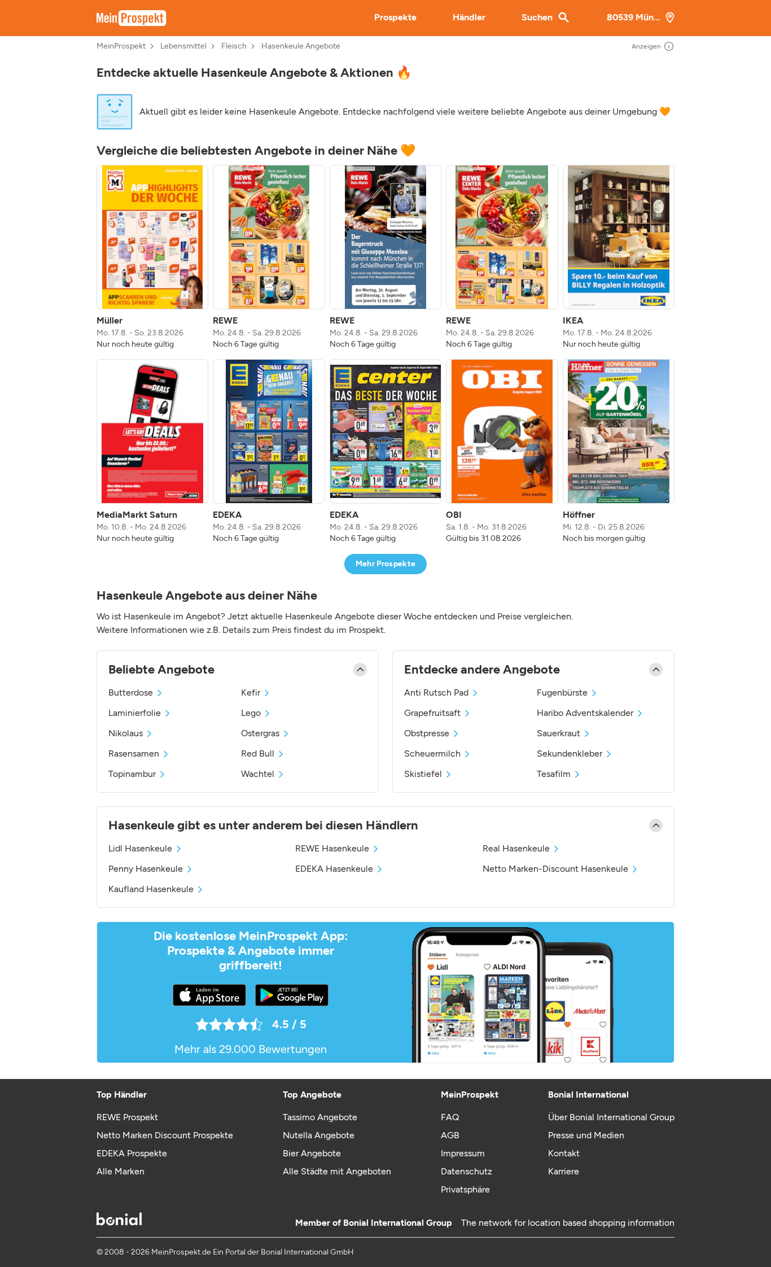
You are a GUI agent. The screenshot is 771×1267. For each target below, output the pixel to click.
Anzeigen (646, 46)
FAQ (450, 1117)
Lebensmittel (183, 46)
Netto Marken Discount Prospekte (165, 1135)
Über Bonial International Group (611, 1117)
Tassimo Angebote (320, 1117)
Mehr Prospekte (386, 564)
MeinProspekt (121, 46)
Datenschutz (466, 1171)
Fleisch (234, 46)
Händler (469, 17)
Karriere (563, 1171)
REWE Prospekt (127, 1117)
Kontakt (564, 1153)
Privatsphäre (465, 1189)
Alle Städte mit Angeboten (337, 1171)
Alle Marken (120, 1171)
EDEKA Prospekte (132, 1153)
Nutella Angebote (318, 1135)
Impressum (463, 1153)
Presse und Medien (586, 1135)
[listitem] (152, 257)
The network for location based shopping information (567, 1222)
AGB (450, 1135)
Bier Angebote (312, 1153)
